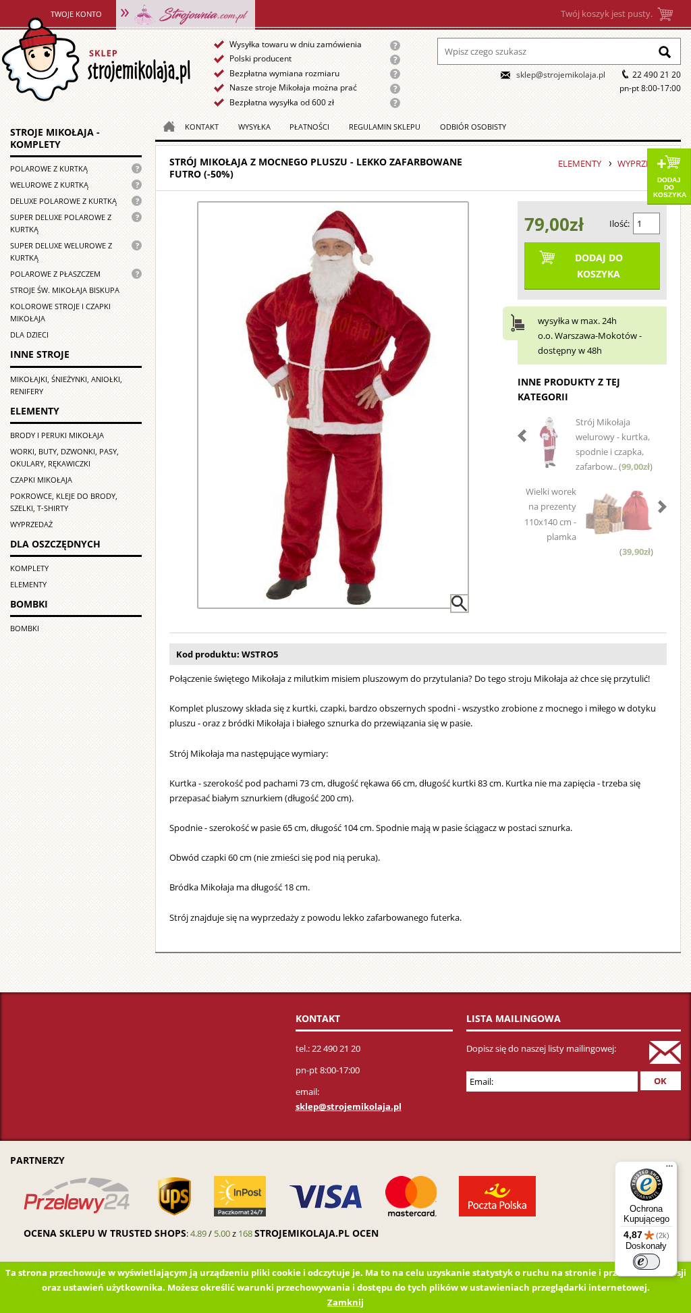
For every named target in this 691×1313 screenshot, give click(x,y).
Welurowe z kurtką (49, 185)
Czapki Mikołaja (41, 480)
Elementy (28, 584)
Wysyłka (254, 127)
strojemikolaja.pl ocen (316, 1233)
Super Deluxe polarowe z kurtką (60, 223)
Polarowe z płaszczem (55, 274)
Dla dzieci (29, 334)
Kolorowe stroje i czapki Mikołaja (60, 312)
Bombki (24, 628)
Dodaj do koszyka (669, 187)
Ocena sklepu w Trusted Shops (105, 1233)
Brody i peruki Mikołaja (57, 435)
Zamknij (345, 1302)
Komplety (29, 568)
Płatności (309, 127)
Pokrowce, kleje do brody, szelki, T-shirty (63, 502)
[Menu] (669, 1169)
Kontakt (202, 127)
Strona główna (95, 60)
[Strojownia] (185, 13)
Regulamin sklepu (384, 127)
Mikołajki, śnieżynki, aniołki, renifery (66, 385)
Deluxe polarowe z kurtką (63, 201)
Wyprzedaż (31, 524)
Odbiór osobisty (473, 127)
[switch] (646, 1262)
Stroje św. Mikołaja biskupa (64, 290)
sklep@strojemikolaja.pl (560, 74)
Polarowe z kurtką (49, 168)
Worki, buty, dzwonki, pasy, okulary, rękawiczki (64, 457)
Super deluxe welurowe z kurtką (61, 251)
